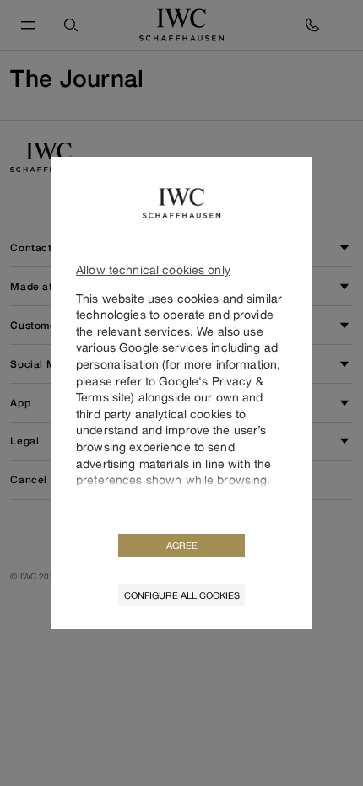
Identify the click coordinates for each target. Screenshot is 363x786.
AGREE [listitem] (182, 545)
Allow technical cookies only (153, 269)
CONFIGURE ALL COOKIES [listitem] (182, 595)
